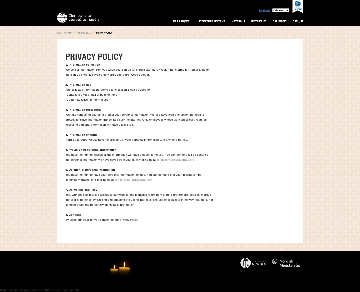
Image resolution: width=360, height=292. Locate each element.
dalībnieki (279, 21)
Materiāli (238, 21)
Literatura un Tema (211, 21)
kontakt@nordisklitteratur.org (175, 159)
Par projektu (182, 21)
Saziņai (298, 21)
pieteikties (258, 21)
